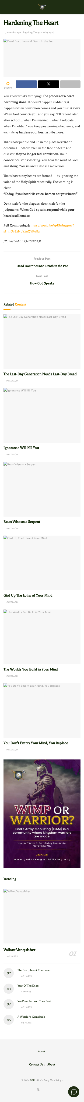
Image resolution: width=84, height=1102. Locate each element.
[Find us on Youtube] (49, 1089)
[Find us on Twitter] (38, 1089)
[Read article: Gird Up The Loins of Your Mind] (42, 563)
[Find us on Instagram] (43, 1089)
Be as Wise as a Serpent (22, 522)
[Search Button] (78, 7)
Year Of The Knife (28, 985)
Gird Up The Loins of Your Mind (28, 595)
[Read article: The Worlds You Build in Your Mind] (42, 637)
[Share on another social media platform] (70, 84)
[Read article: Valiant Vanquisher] (42, 916)
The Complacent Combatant (34, 970)
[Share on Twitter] (48, 84)
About (41, 1051)
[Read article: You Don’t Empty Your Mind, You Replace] (42, 710)
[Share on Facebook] (26, 84)
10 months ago (12, 32)
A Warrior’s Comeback (31, 1016)
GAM (32, 1080)
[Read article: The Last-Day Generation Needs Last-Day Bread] (42, 341)
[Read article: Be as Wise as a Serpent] (42, 489)
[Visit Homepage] (42, 7)
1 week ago (11, 381)
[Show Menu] (5, 7)
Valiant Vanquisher (19, 949)
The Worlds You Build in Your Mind (31, 669)
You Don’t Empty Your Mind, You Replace (36, 743)
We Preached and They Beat (34, 1001)
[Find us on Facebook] (32, 1089)
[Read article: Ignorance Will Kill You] (42, 415)
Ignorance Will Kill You (22, 448)
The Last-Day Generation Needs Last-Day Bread (40, 374)
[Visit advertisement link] (42, 813)
